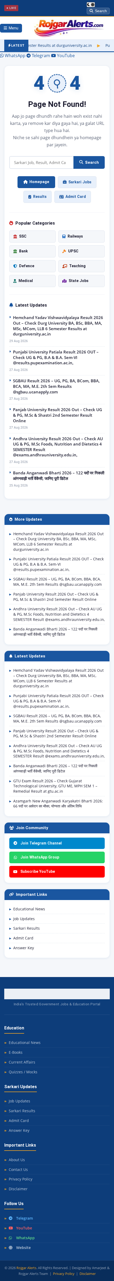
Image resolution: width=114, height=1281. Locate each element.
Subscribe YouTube (37, 871)
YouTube (24, 1227)
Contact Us (18, 1169)
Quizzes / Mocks (23, 1071)
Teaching (77, 266)
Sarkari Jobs (79, 182)
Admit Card (75, 196)
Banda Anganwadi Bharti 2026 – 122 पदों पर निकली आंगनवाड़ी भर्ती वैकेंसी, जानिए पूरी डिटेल (58, 475)
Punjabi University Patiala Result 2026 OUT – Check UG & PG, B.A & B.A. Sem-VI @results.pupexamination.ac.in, (56, 357)
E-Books (16, 1052)
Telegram (24, 1218)
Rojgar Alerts (26, 1267)
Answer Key (23, 947)
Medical (26, 281)
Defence (26, 266)
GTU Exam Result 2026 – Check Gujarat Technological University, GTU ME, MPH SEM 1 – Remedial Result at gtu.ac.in (55, 786)
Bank (23, 251)
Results (40, 196)
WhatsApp (25, 1237)
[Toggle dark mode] (91, 4)
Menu (13, 28)
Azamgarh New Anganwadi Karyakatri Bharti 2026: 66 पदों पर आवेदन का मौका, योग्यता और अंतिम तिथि (58, 803)
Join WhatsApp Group (39, 857)
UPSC (73, 251)
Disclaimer (18, 1188)
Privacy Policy (20, 1179)
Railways (75, 236)
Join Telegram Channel (41, 843)
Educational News (29, 908)
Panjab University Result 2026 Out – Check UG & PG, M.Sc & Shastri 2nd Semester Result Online (57, 415)
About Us (17, 1159)
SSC (23, 236)
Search (101, 11)
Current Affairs (22, 1062)
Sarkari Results (26, 928)
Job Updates (24, 918)
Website (23, 1247)
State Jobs (79, 281)
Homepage (39, 182)
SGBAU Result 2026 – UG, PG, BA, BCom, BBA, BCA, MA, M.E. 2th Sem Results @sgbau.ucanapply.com (56, 386)
